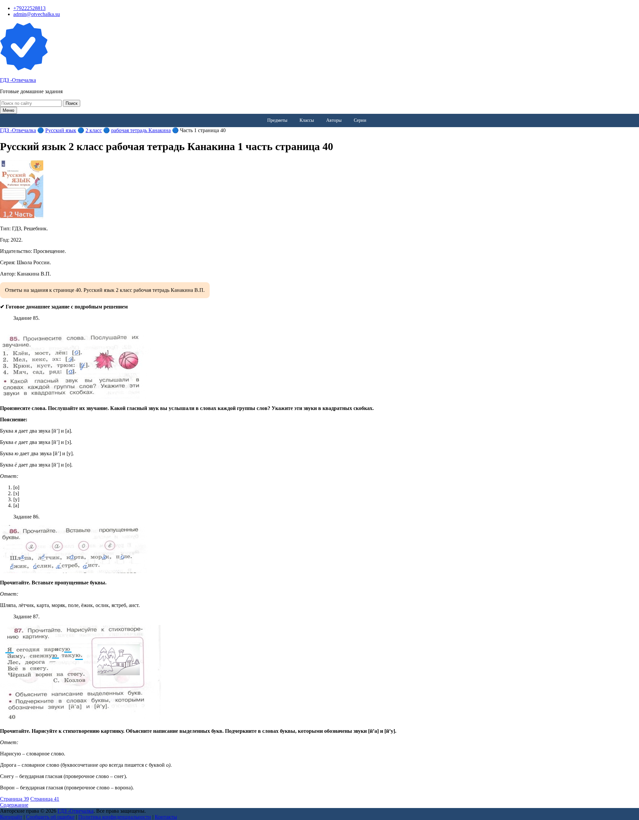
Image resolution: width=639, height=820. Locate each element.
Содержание (14, 805)
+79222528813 (29, 8)
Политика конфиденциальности (114, 817)
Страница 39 (14, 799)
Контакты (166, 817)
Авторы (333, 120)
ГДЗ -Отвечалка (18, 80)
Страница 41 (44, 799)
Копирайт (11, 817)
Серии (360, 120)
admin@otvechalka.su (36, 14)
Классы (307, 120)
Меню (8, 110)
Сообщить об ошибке (50, 817)
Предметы (277, 120)
